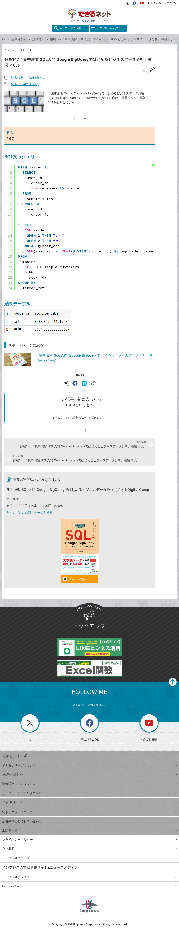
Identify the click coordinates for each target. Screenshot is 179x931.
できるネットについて (164, 3)
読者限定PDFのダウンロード (22, 784)
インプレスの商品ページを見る (31, 512)
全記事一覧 (9, 830)
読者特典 (38, 39)
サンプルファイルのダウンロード (25, 793)
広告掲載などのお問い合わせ (22, 821)
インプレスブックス (16, 877)
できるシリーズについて (19, 765)
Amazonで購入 (79, 579)
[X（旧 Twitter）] (127, 3)
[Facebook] (134, 3)
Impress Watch (12, 886)
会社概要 (8, 848)
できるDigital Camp (25, 84)
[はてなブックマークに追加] (84, 383)
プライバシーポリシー (17, 839)
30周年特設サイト (15, 774)
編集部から (19, 39)
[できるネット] (4, 39)
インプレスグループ (16, 858)
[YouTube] (142, 3)
